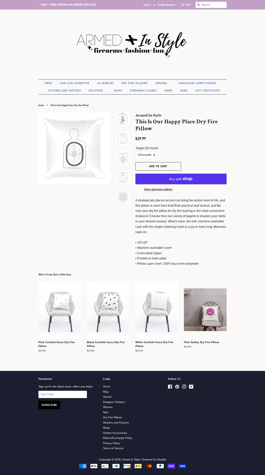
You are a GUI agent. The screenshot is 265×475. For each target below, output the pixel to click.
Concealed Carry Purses (197, 83)
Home (169, 90)
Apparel (161, 83)
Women (108, 407)
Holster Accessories (115, 433)
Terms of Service (113, 448)
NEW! (48, 83)
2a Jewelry (105, 83)
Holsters (96, 90)
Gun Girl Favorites (74, 83)
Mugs (118, 90)
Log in (147, 4)
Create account (166, 4)
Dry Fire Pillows (134, 83)
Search (107, 396)
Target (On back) (146, 148)
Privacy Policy (111, 443)
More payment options (158, 189)
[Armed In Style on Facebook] (170, 387)
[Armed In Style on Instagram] (184, 387)
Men (105, 412)
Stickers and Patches (64, 90)
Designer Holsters (114, 402)
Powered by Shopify (154, 459)
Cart (188, 4)
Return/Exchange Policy (117, 438)
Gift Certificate (208, 90)
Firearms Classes (143, 90)
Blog (184, 90)
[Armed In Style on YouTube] (191, 387)
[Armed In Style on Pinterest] (177, 387)
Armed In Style (131, 459)
